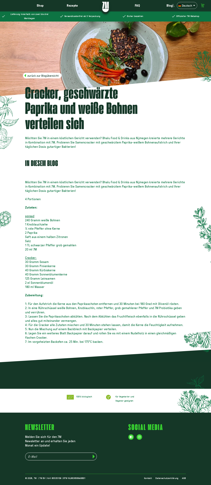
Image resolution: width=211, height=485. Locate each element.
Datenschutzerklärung (166, 478)
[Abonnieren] (93, 456)
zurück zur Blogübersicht (43, 75)
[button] (187, 5)
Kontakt (148, 478)
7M (35, 478)
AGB (184, 478)
